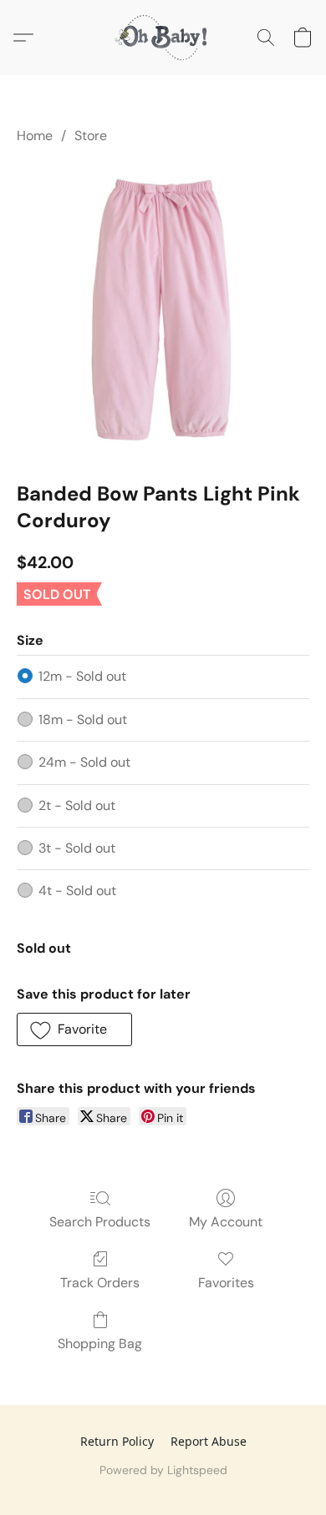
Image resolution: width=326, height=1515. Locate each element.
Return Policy (117, 1441)
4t (77, 890)
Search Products (99, 1222)
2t (76, 805)
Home (35, 135)
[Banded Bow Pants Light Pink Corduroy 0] (163, 310)
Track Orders (100, 1282)
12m (82, 676)
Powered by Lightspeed (163, 1469)
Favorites (226, 1282)
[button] (163, 37)
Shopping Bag (100, 1343)
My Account (225, 1222)
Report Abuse (209, 1441)
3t (76, 848)
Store (90, 135)
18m (82, 719)
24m (84, 762)
